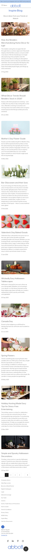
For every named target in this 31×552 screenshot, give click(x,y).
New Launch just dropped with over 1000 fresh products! (15, 1)
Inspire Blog (4, 518)
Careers (3, 500)
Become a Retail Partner (7, 486)
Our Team (3, 498)
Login (2, 492)
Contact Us (4, 535)
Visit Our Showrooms (6, 521)
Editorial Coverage (6, 495)
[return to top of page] (25, 548)
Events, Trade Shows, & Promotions (10, 503)
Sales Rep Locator (6, 483)
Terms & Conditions (6, 509)
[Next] (27, 475)
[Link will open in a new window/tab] (8, 540)
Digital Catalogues (6, 489)
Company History (5, 480)
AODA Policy (4, 515)
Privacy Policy (5, 512)
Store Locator (5, 506)
